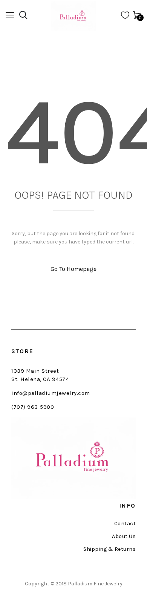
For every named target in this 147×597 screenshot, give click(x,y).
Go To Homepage (73, 268)
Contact (125, 523)
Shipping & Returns (109, 549)
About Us (124, 536)
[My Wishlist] (125, 16)
